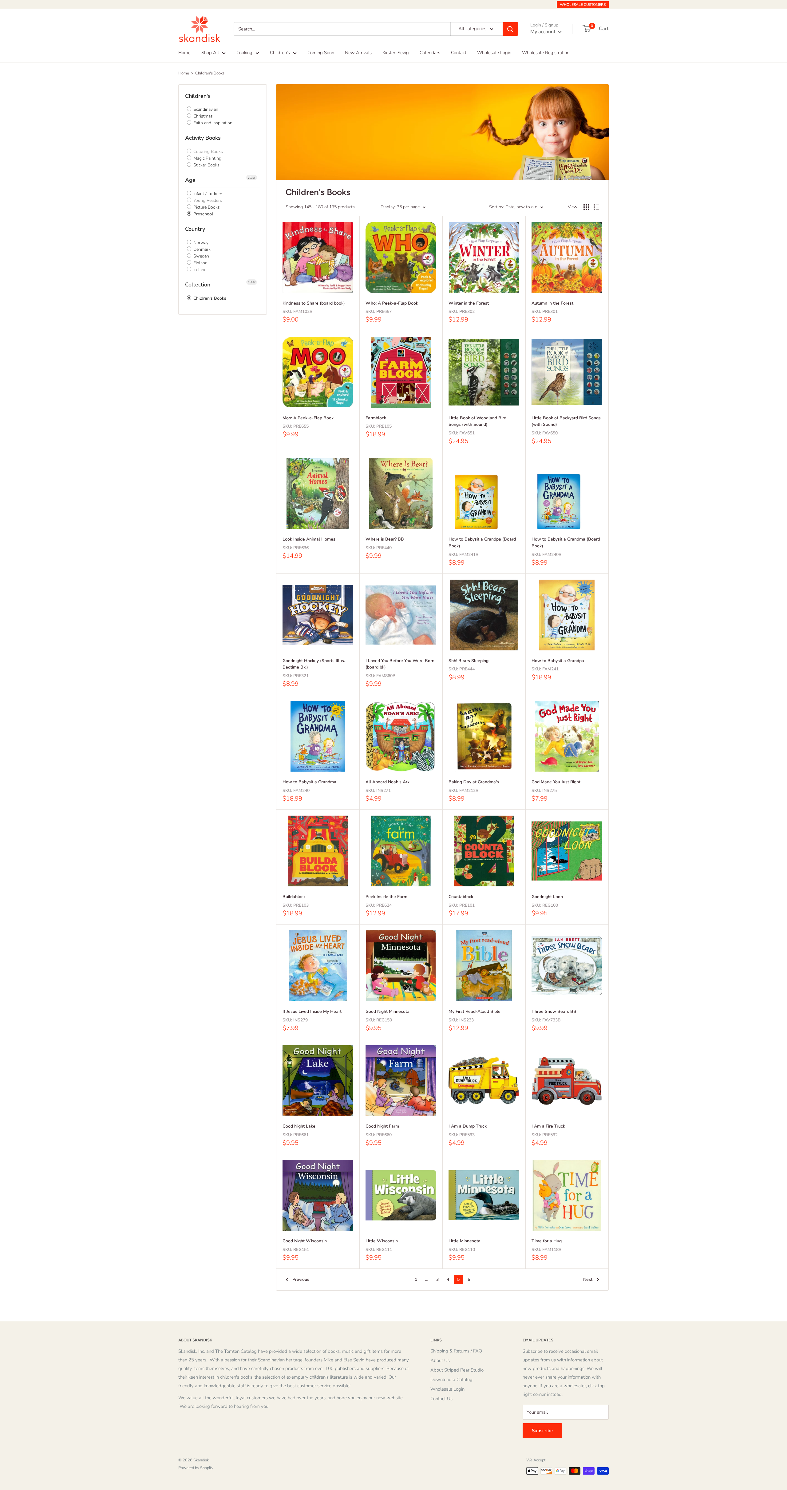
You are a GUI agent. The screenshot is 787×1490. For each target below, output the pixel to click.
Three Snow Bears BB (554, 1011)
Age (190, 180)
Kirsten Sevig (395, 53)
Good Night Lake (299, 1126)
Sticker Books (205, 165)
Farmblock (376, 418)
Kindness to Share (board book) (314, 303)
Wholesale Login (494, 53)
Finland (200, 263)
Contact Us (441, 1399)
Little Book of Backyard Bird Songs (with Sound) (566, 421)
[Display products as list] (596, 207)
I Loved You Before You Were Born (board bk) (400, 664)
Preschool (202, 214)
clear (251, 177)
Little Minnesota (465, 1241)
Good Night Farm (382, 1126)
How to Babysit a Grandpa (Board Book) (482, 542)
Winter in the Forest (469, 303)
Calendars (430, 53)
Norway (200, 243)
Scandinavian (205, 109)
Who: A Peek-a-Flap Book (392, 303)
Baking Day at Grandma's (474, 782)
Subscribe (542, 1431)
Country (195, 229)
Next (587, 1279)
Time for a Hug (547, 1241)
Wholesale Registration (545, 53)
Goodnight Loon (547, 897)
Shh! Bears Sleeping (468, 661)
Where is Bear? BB (385, 539)
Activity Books (203, 138)
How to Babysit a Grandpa (558, 661)
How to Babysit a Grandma (309, 782)
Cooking (244, 53)
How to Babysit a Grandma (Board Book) (566, 542)
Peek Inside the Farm (386, 897)
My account (543, 31)
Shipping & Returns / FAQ (456, 1351)
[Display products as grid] (586, 207)
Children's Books (209, 73)
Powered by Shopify (195, 1468)
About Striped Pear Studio (457, 1370)
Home (184, 53)
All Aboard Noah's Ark (387, 782)
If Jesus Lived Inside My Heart (312, 1011)
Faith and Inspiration (212, 123)
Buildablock (294, 897)
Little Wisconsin (382, 1241)
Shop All (210, 53)
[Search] (510, 29)
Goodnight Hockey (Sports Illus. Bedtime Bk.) (314, 664)
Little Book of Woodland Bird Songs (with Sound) (477, 421)
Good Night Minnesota (387, 1011)
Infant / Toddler (207, 194)
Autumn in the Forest (552, 303)
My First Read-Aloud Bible (474, 1011)
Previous (300, 1279)
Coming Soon (320, 53)
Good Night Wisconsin (305, 1241)
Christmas (202, 116)
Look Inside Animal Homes (309, 539)
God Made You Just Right (556, 782)
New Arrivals (358, 53)
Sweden (200, 256)
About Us (440, 1360)
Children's (280, 53)
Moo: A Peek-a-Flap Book (308, 418)
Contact (458, 53)
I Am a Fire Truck (548, 1126)
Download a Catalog (451, 1379)
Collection (197, 284)
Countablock (461, 897)
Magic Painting (206, 158)
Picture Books (206, 207)
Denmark (201, 249)
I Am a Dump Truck (468, 1126)
